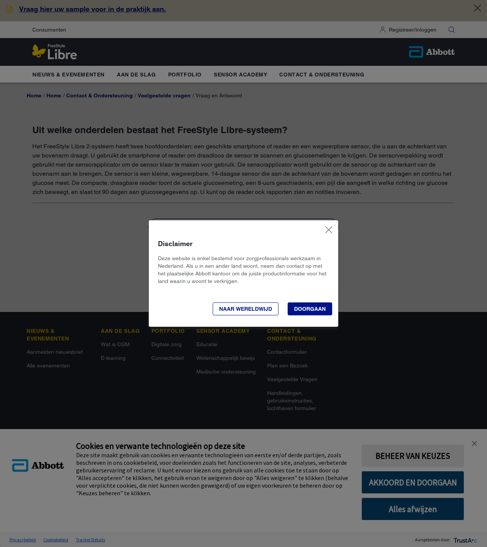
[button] (246, 308)
